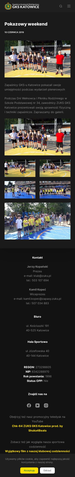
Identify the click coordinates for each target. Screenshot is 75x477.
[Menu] (68, 6)
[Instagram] (46, 405)
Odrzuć (47, 470)
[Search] (60, 6)
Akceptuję (29, 470)
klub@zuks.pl (42, 275)
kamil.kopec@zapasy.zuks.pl (42, 298)
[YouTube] (37, 405)
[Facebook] (29, 405)
